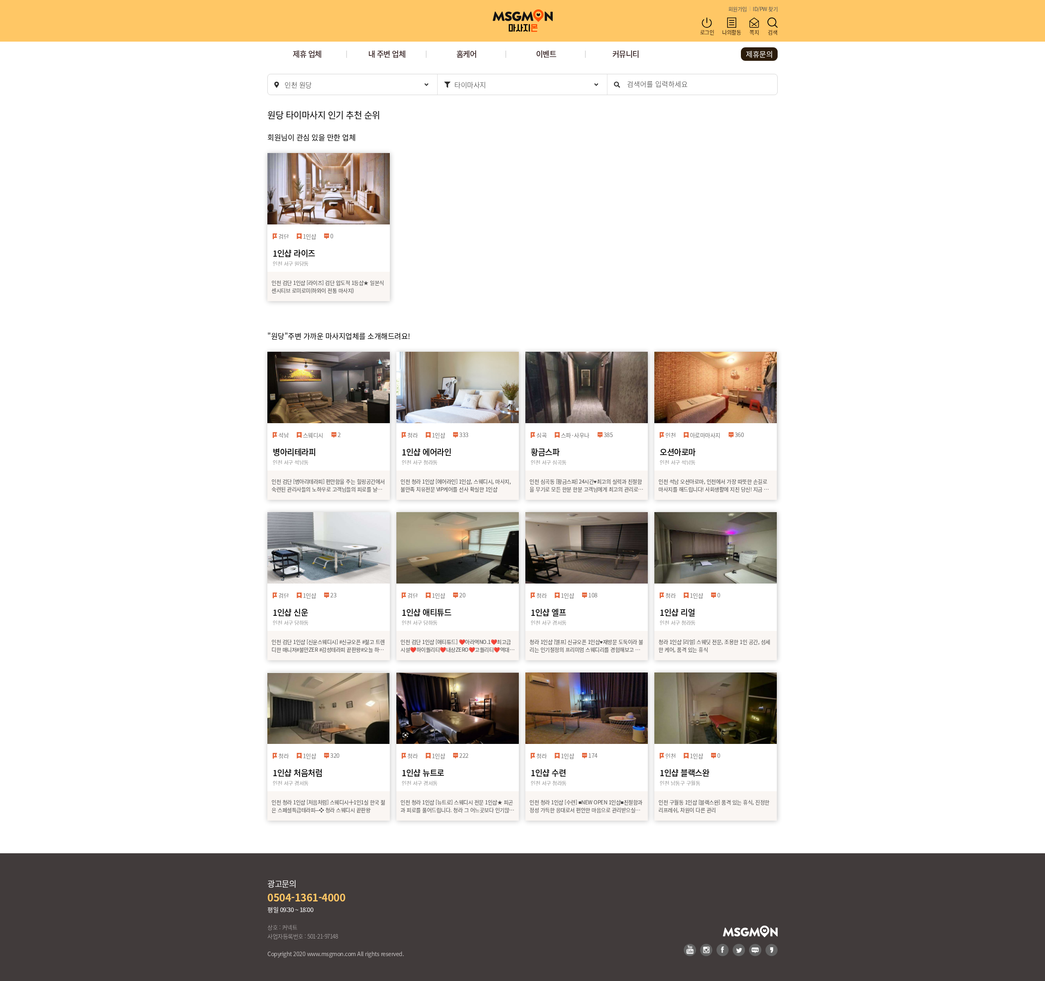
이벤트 (546, 53)
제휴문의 (759, 54)
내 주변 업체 (387, 53)
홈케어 (466, 53)
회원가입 (737, 8)
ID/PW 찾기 (765, 8)
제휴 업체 (307, 53)
